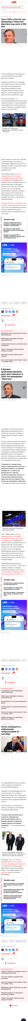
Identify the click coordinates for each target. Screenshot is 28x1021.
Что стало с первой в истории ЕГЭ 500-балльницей (12, 977)
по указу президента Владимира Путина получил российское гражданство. (13, 572)
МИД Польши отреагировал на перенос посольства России (12, 339)
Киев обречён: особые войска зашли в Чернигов (12, 355)
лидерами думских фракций (16, 864)
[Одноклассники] (16, 311)
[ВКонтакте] (13, 311)
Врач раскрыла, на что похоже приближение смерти (14, 702)
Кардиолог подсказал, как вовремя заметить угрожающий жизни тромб (14, 972)
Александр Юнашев (14, 936)
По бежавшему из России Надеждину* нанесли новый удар (12, 691)
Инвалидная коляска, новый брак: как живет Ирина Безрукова (14, 334)
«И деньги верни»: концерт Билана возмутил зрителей (13, 707)
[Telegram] (9, 311)
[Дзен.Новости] (2, 311)
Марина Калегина (6, 632)
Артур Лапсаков (6, 275)
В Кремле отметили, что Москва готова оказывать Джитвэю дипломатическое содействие (13, 205)
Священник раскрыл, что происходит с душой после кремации (12, 718)
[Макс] (6, 311)
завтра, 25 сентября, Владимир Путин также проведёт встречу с (11, 862)
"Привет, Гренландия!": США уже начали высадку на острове (12, 350)
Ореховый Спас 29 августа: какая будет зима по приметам (14, 344)
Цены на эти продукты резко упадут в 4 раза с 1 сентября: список (14, 360)
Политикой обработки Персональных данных (11, 7)
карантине (4, 872)
